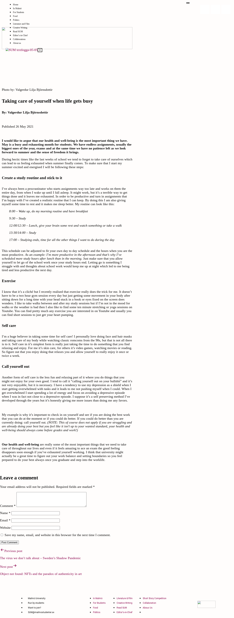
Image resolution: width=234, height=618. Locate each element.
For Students (18, 12)
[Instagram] (204, 9)
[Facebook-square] (215, 9)
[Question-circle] (226, 9)
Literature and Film (21, 24)
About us (17, 43)
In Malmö (17, 8)
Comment (8, 506)
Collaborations (19, 39)
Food (15, 16)
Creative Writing (20, 27)
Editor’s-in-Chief (20, 35)
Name (5, 513)
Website (5, 527)
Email (5, 520)
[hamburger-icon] (187, 2)
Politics (16, 20)
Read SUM (18, 31)
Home (15, 4)
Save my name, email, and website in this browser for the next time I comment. (58, 535)
